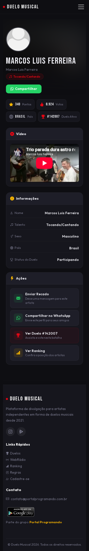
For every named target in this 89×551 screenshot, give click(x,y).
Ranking (16, 466)
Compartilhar (26, 89)
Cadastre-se (19, 479)
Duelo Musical (23, 7)
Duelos (15, 453)
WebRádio (18, 460)
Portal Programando (45, 522)
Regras (15, 472)
